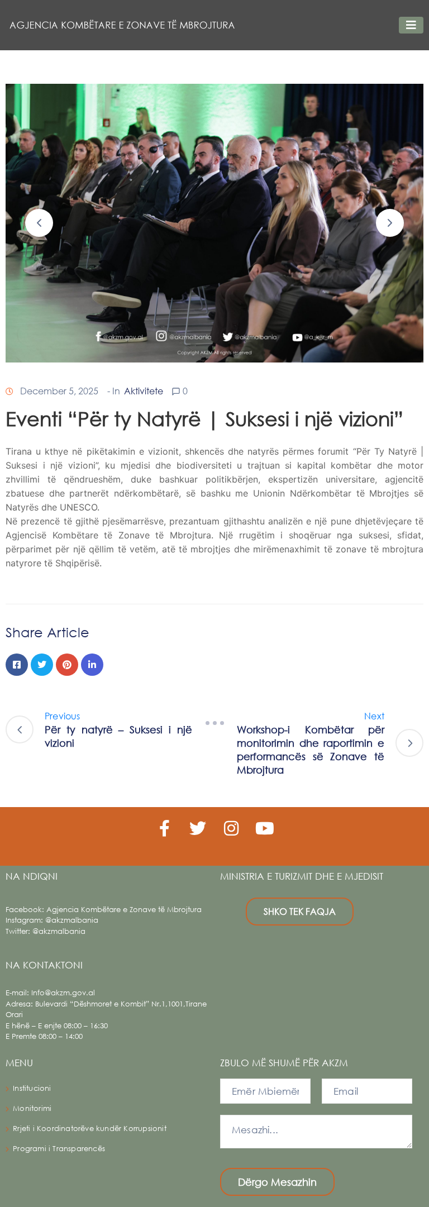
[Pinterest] (67, 664)
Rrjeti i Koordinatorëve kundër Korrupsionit (89, 1128)
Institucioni (32, 1088)
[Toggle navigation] (411, 25)
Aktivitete (143, 391)
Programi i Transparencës (59, 1148)
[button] (39, 223)
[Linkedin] (92, 664)
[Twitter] (42, 664)
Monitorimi (32, 1108)
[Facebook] (17, 664)
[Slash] (214, 723)
